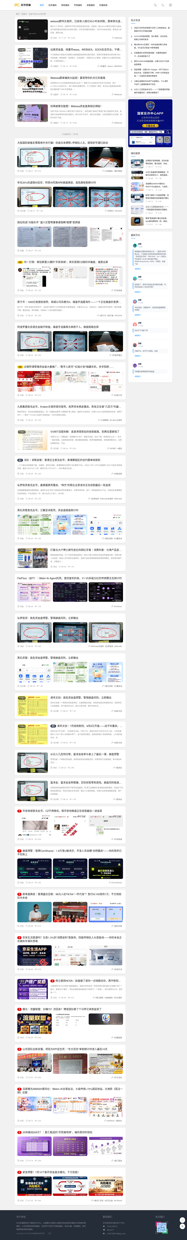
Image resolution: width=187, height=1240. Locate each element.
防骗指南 (103, 5)
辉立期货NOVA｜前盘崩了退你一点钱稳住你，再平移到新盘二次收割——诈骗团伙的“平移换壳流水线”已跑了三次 (118, 980)
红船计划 (118, 395)
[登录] (170, 5)
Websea (118, 94)
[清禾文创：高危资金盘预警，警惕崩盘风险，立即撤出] (32, 706)
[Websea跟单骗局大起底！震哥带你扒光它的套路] (32, 85)
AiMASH (111, 1120)
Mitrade (118, 498)
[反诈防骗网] (23, 7)
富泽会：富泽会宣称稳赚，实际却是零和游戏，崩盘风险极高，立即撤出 (91, 782)
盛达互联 (118, 926)
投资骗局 (52, 5)
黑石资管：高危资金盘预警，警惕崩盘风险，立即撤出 (47, 658)
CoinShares (117, 882)
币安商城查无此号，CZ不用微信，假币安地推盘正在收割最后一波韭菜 (60, 811)
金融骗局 (91, 5)
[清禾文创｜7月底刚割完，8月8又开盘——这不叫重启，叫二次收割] (32, 734)
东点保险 (118, 997)
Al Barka (118, 1200)
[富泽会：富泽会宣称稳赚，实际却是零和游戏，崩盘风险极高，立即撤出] (32, 793)
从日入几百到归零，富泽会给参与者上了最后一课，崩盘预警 (84, 754)
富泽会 (119, 767)
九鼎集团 (105, 420)
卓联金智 (118, 473)
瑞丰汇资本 (99, 1200)
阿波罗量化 (117, 355)
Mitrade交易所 (107, 498)
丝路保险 (109, 997)
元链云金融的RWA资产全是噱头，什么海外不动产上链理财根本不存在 (151, 82)
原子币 (103, 315)
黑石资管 (109, 538)
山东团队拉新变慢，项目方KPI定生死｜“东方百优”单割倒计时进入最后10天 (63, 1049)
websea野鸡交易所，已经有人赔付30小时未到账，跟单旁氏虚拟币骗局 (90, 21)
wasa (111, 66)
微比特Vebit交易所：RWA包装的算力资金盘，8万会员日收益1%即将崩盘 (150, 46)
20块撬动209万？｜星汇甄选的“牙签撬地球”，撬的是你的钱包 (55, 1132)
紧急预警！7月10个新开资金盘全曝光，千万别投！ (49, 1172)
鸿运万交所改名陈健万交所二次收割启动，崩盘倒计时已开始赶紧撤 (152, 29)
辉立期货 (99, 997)
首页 (42, 5)
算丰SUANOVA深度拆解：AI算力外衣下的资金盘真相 (151, 63)
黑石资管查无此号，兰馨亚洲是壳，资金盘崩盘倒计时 (47, 510)
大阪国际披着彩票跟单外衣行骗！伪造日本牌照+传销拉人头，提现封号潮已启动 (62, 143)
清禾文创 (118, 711)
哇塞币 (103, 66)
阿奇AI (111, 211)
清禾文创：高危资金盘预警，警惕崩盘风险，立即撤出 (80, 697)
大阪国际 (109, 171)
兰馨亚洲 (118, 538)
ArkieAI (119, 211)
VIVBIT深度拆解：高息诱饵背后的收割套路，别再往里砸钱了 (84, 431)
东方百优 (118, 1077)
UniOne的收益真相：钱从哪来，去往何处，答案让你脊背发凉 (151, 38)
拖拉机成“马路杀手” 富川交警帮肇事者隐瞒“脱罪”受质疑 (48, 222)
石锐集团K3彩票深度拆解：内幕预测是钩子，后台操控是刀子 (150, 54)
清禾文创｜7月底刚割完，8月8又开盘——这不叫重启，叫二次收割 (92, 726)
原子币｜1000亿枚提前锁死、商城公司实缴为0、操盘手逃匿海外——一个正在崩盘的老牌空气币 (71, 302)
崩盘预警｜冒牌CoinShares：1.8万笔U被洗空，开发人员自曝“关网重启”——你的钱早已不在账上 (69, 852)
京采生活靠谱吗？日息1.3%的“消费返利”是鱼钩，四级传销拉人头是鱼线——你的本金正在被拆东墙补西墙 (69, 939)
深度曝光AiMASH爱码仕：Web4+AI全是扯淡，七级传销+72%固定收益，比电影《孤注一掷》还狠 (70, 1090)
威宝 (120, 448)
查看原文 (138, 269)
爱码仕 (119, 1120)
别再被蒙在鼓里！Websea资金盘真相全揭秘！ (76, 106)
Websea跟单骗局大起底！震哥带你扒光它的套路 (77, 78)
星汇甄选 (118, 1160)
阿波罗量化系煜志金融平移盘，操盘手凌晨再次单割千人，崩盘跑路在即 (58, 327)
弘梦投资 (95, 498)
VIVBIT (113, 448)
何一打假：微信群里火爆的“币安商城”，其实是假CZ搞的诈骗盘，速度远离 (63, 262)
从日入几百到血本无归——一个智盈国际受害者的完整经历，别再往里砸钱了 (152, 91)
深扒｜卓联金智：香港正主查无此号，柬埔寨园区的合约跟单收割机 (59, 460)
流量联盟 (118, 1037)
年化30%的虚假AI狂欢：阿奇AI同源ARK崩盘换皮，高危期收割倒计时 (56, 182)
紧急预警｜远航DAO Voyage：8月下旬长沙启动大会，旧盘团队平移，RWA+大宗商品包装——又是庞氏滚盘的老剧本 (151, 72)
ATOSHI (119, 315)
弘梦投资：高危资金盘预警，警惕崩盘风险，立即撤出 (47, 618)
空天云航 (109, 1200)
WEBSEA (118, 66)
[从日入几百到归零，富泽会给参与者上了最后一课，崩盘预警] (32, 764)
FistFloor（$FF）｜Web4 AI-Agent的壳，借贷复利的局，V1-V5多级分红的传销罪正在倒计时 (69, 578)
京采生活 (118, 969)
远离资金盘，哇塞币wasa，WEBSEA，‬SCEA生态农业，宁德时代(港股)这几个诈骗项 (98, 49)
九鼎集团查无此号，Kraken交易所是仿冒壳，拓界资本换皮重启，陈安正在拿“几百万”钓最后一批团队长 (75, 406)
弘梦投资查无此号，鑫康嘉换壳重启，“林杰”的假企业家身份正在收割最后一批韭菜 (64, 485)
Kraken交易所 (116, 420)
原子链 (110, 315)
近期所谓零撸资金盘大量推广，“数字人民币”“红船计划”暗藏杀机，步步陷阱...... (66, 366)
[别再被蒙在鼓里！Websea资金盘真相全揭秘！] (32, 113)
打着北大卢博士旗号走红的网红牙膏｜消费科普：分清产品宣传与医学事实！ (93, 550)
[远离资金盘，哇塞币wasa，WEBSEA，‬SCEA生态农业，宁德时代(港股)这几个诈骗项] (32, 64)
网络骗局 (65, 5)
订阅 (49, 1233)
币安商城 (118, 290)
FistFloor (118, 606)
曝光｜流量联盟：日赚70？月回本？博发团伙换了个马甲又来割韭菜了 (60, 1009)
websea (119, 38)
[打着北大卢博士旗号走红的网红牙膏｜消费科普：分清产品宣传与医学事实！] (32, 558)
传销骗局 (78, 5)
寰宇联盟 (118, 171)
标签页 (24, 14)
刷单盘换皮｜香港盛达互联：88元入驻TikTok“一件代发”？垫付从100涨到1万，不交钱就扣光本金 (69, 895)
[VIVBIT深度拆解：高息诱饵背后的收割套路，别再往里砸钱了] (32, 443)
